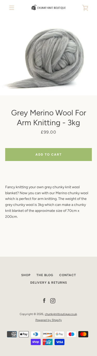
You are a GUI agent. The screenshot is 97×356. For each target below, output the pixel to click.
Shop (26, 275)
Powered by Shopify (48, 320)
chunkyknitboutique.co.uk (61, 314)
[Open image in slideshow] (48, 55)
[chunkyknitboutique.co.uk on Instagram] (52, 300)
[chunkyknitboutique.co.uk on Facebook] (44, 300)
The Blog (44, 275)
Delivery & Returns (48, 282)
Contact (67, 275)
